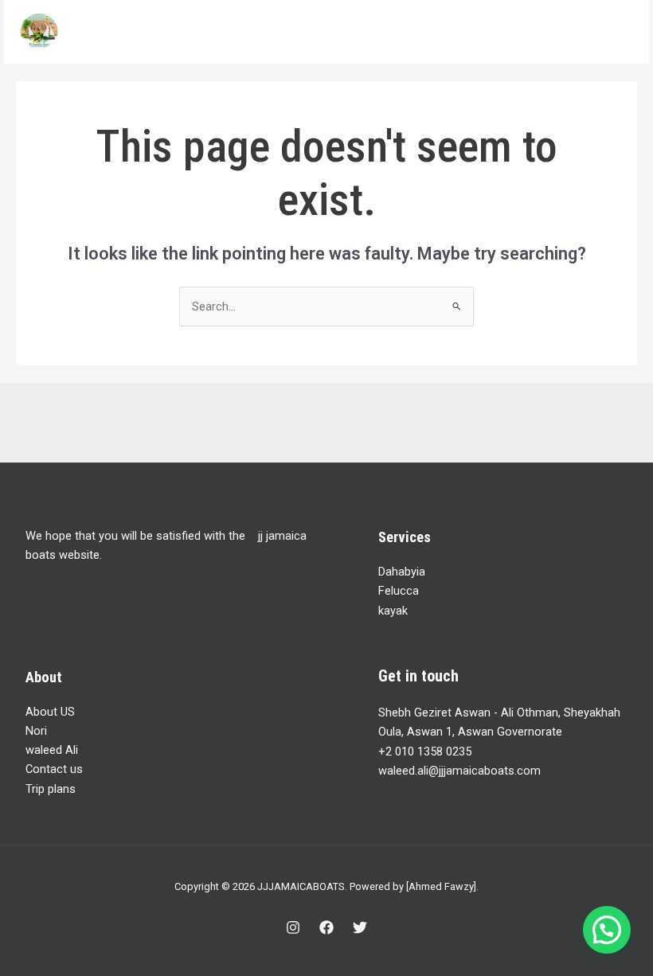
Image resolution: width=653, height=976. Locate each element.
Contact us (54, 769)
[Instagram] (293, 927)
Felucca (398, 591)
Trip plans (50, 789)
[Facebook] (326, 927)
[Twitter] (360, 927)
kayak (393, 610)
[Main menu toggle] (616, 32)
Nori (36, 731)
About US (50, 712)
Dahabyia (401, 571)
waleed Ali (51, 750)
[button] (607, 930)
